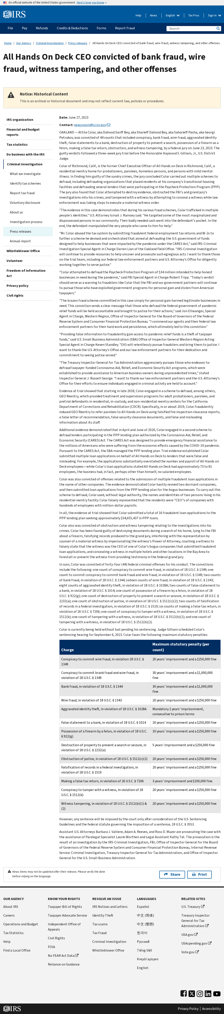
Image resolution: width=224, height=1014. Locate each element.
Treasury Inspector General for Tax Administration (195, 920)
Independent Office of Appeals (64, 927)
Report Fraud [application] (125, 28)
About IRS (10, 906)
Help (138, 15)
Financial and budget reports (23, 132)
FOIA (51, 947)
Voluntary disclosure (25, 202)
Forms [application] (101, 28)
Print (202, 874)
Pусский (143, 941)
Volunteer (15, 260)
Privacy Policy (188, 1009)
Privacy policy (17, 285)
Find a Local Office (16, 950)
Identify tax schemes (25, 183)
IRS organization (20, 119)
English (171, 15)
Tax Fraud (99, 933)
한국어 (142, 933)
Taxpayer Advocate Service (67, 915)
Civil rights (15, 295)
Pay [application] (24, 28)
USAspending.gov (194, 943)
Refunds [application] (42, 28)
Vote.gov (187, 952)
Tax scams (100, 924)
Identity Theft (102, 915)
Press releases (77, 43)
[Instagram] (200, 993)
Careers (9, 915)
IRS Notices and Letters (110, 906)
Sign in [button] (212, 15)
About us (16, 212)
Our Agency (23, 43)
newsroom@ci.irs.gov (90, 125)
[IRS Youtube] (217, 993)
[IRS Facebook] (183, 993)
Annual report (20, 241)
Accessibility (211, 1009)
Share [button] (175, 874)
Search (218, 28)
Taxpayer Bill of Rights (65, 906)
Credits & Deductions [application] (72, 28)
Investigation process (26, 222)
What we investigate (25, 173)
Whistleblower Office (23, 251)
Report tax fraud (22, 193)
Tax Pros (193, 15)
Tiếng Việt (144, 950)
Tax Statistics (13, 933)
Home (8, 43)
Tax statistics (17, 144)
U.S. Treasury (190, 906)
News (153, 15)
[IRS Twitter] (192, 993)
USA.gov (187, 934)
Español (143, 906)
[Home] (14, 12)
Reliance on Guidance (64, 964)
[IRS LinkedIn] (208, 993)
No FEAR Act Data (61, 955)
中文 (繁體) (145, 924)
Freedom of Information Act (26, 273)
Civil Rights (56, 938)
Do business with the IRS (26, 154)
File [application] (10, 28)
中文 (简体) (145, 915)
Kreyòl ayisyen (147, 959)
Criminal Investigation (50, 43)
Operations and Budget (20, 924)
